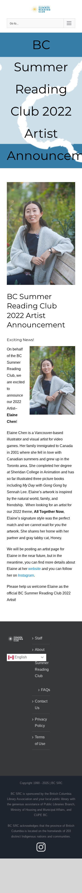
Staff (38, 638)
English (20, 657)
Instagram (26, 575)
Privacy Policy (41, 722)
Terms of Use (40, 740)
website (34, 569)
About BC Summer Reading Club (41, 663)
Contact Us (41, 704)
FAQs (43, 690)
